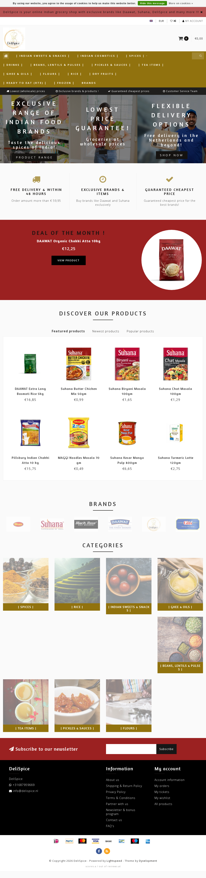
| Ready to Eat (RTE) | (25, 83)
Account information (169, 780)
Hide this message (152, 3)
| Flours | (50, 74)
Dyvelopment (148, 861)
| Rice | (74, 74)
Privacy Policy (116, 792)
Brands (89, 83)
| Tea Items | (151, 65)
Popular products (140, 331)
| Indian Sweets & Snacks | (43, 56)
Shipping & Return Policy (124, 786)
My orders (161, 786)
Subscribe (166, 749)
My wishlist (162, 798)
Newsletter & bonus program (120, 812)
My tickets (161, 792)
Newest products (105, 331)
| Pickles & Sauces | (111, 65)
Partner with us (117, 804)
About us (112, 780)
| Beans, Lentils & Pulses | (57, 65)
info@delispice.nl (25, 791)
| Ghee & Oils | (18, 74)
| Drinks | (13, 65)
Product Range (34, 157)
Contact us (114, 820)
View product (69, 260)
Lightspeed (114, 861)
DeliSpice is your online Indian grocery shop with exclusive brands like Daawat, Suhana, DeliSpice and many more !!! (101, 12)
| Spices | (135, 56)
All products (163, 804)
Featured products (68, 331)
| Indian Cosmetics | (98, 56)
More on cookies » (181, 3)
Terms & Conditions (120, 798)
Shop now (171, 155)
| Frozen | (64, 83)
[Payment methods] (56, 841)
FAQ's (110, 826)
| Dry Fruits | (103, 74)
